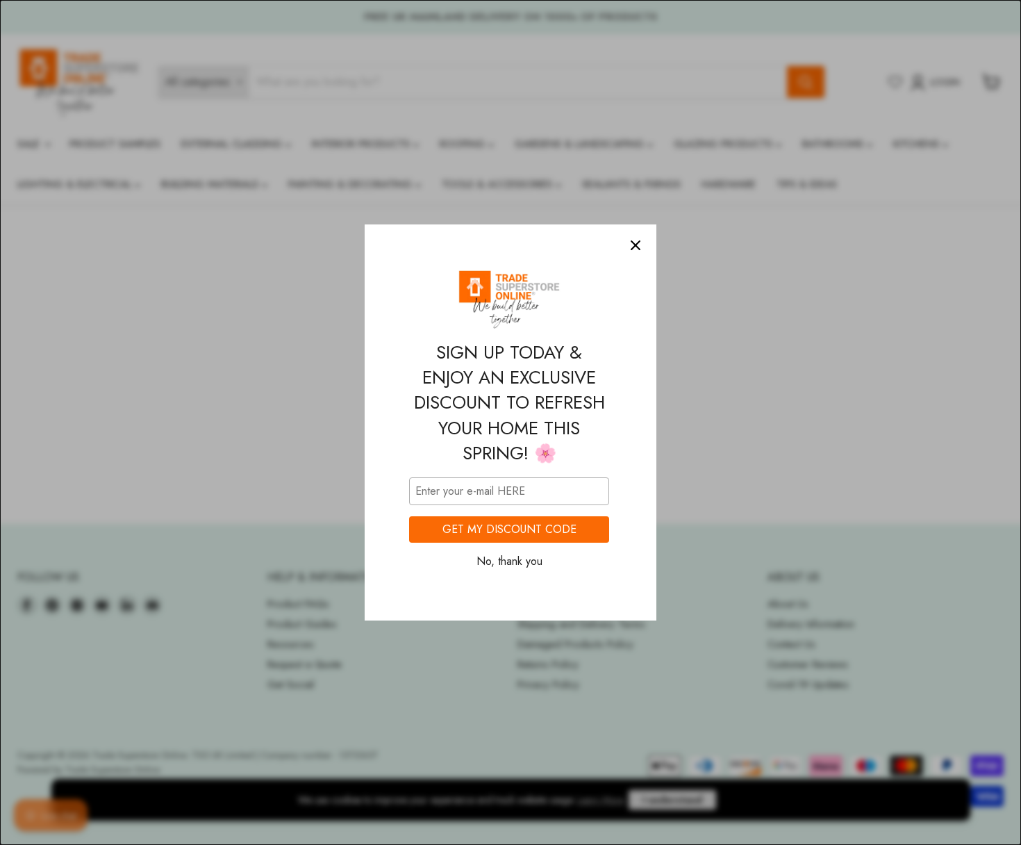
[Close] (635, 245)
